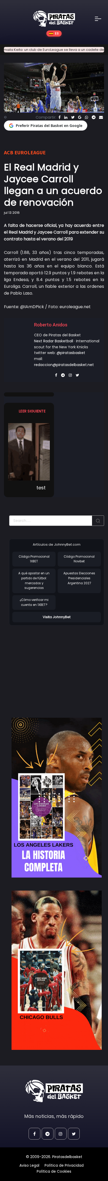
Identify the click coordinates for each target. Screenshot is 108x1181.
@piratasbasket (71, 352)
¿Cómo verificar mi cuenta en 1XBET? (34, 602)
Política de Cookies (54, 1171)
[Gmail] (79, 117)
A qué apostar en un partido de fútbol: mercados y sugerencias (34, 580)
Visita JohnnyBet (57, 617)
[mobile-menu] (101, 18)
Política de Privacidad (64, 1165)
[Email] (101, 117)
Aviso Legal (29, 1165)
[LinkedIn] (65, 117)
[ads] (56, 798)
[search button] (98, 521)
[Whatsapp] (86, 117)
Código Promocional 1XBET (34, 559)
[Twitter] (72, 117)
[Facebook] (59, 117)
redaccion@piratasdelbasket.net (64, 364)
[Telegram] (93, 117)
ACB (8, 152)
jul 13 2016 (12, 212)
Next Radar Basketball (53, 341)
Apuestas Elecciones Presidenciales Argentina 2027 (79, 578)
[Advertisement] (53, 666)
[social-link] (34, 1134)
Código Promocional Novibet (79, 559)
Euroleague (30, 152)
